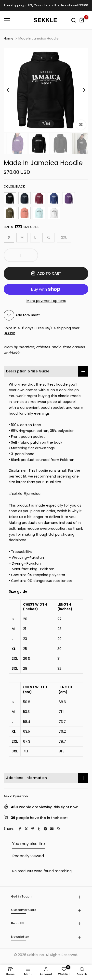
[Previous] (11, 90)
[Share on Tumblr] (39, 829)
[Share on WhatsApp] (58, 829)
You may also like (28, 844)
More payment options (46, 300)
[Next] (81, 90)
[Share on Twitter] (26, 829)
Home (8, 38)
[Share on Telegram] (45, 829)
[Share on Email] (52, 829)
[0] (82, 20)
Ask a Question (16, 796)
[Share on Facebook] (20, 829)
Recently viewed (28, 856)
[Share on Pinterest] (33, 829)
